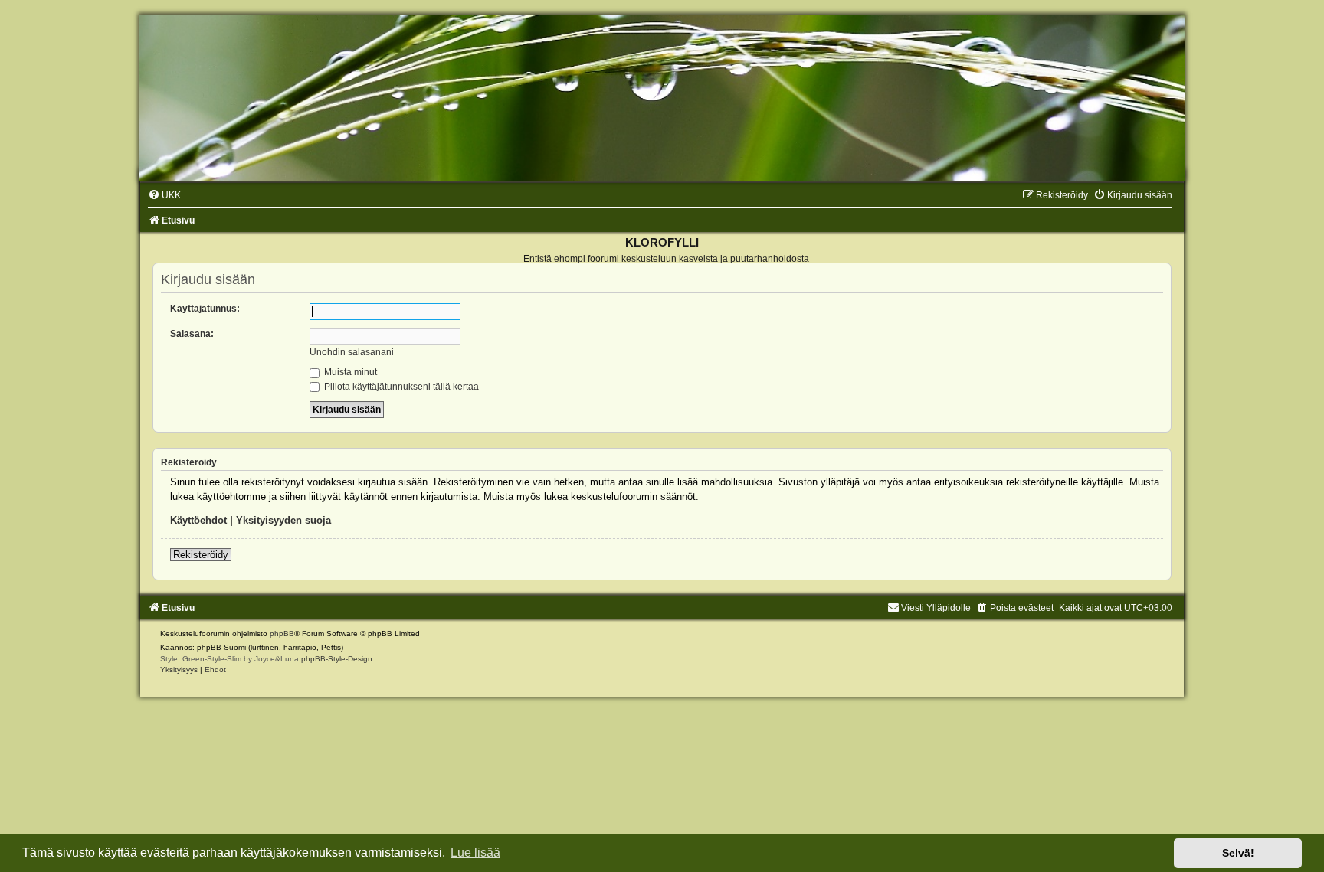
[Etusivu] (662, 98)
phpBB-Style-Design (336, 659)
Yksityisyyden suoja (283, 520)
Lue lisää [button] (475, 852)
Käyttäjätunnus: (205, 308)
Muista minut (349, 372)
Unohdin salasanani (352, 352)
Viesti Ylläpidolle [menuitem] (936, 608)
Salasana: (192, 333)
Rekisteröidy (200, 554)
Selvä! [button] (1238, 853)
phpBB (282, 633)
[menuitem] (164, 195)
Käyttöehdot (198, 520)
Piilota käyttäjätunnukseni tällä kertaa (400, 386)
